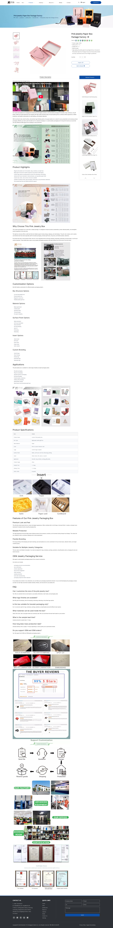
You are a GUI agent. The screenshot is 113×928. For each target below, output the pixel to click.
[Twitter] (20, 917)
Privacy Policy (82, 925)
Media (43, 913)
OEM (43, 905)
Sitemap (44, 918)
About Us (44, 909)
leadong (93, 925)
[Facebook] (14, 917)
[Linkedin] (17, 917)
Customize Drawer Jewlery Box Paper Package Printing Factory (90, 135)
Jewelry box (45, 907)
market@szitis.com (18, 905)
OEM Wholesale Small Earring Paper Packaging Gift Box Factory (90, 96)
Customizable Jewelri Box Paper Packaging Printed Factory (90, 155)
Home (43, 903)
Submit (82, 915)
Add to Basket (80, 66)
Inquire (80, 62)
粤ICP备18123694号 (54, 925)
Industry (44, 911)
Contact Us (44, 916)
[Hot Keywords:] (79, 2)
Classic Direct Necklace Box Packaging (90, 174)
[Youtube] (24, 917)
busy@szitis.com (26, 905)
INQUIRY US (95, 2)
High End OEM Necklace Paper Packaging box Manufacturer (90, 116)
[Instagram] (27, 917)
